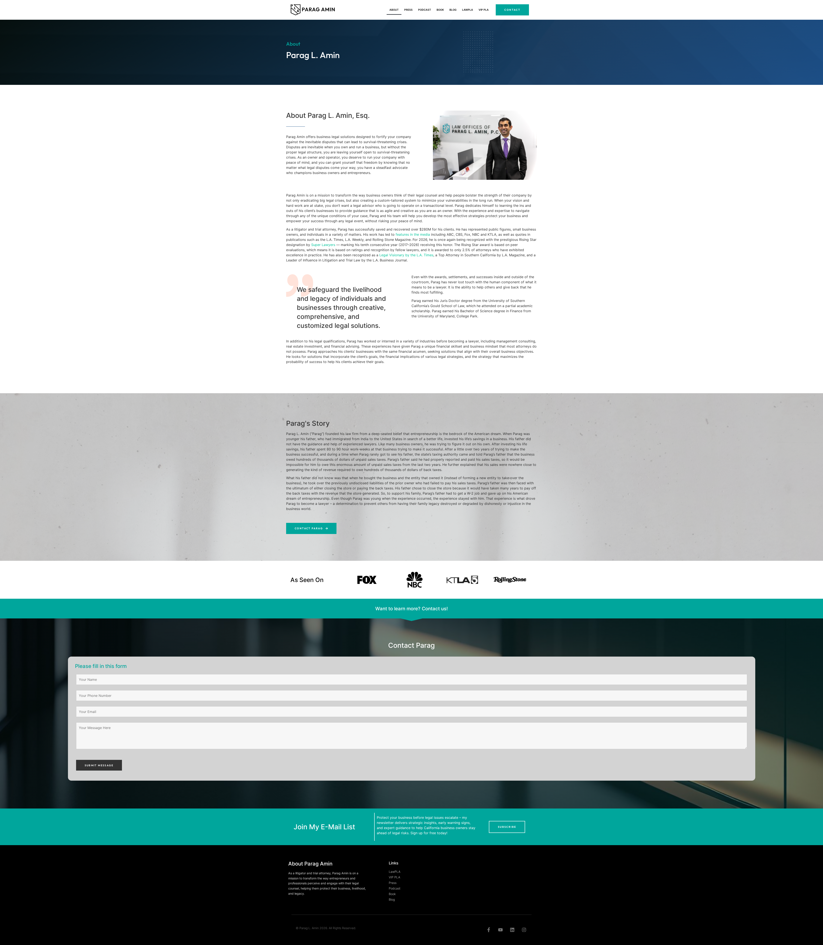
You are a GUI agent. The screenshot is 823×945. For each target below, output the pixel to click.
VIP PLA (484, 9)
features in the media (413, 234)
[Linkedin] (512, 930)
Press (408, 9)
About (394, 9)
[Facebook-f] (488, 930)
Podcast (424, 9)
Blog (453, 9)
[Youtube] (500, 930)
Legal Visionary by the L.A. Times (406, 255)
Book (440, 9)
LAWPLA (467, 9)
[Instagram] (524, 930)
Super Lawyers (323, 245)
